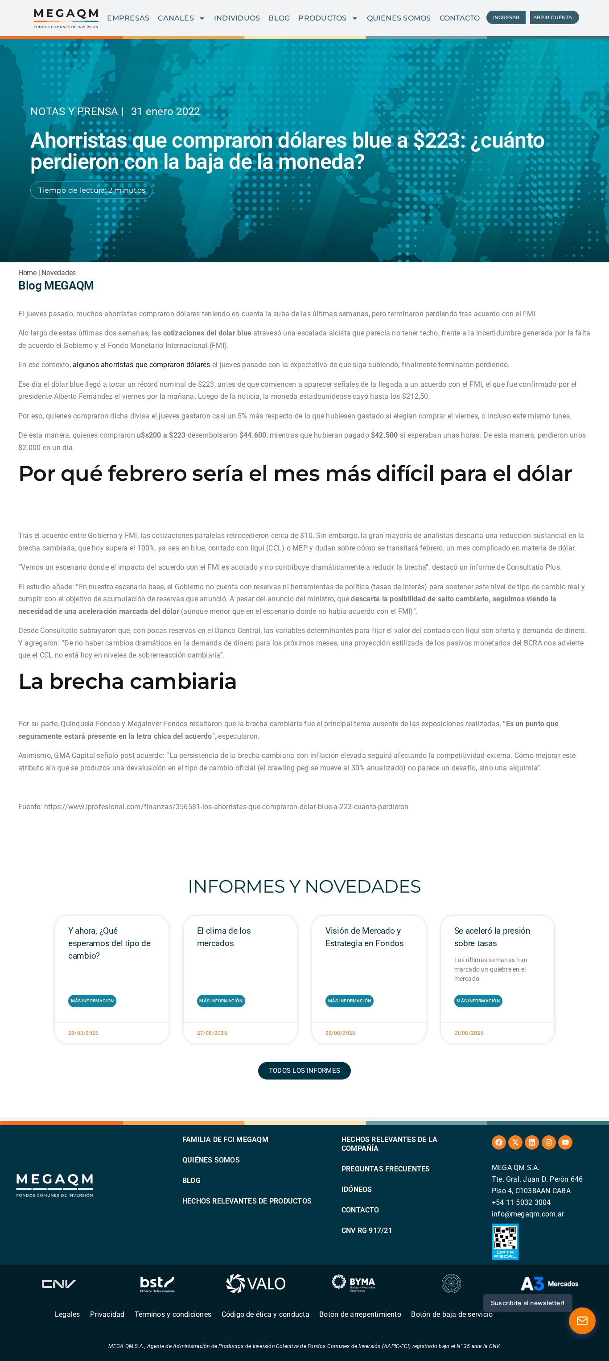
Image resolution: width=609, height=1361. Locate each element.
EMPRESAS (128, 18)
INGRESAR (506, 17)
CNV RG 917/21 (367, 1230)
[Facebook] (499, 1142)
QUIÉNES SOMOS (211, 1160)
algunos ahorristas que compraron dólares (141, 364)
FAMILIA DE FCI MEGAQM (225, 1139)
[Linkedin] (532, 1142)
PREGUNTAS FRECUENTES (386, 1169)
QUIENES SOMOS (399, 18)
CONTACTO (460, 18)
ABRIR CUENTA (552, 17)
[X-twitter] (515, 1142)
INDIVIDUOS (237, 18)
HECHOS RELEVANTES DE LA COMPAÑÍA (390, 1144)
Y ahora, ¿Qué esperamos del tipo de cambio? (109, 943)
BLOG (279, 18)
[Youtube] (565, 1142)
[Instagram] (549, 1142)
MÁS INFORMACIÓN (92, 1000)
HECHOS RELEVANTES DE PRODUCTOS (247, 1201)
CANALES (176, 18)
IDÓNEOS (357, 1189)
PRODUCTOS (322, 18)
